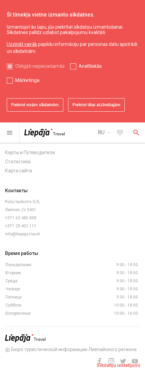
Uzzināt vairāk (22, 44)
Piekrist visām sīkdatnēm (35, 105)
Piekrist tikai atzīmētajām (96, 105)
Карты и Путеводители (30, 152)
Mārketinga (27, 80)
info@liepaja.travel (22, 234)
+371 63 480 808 (20, 218)
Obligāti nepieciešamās (40, 66)
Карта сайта (18, 170)
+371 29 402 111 (20, 226)
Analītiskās (90, 66)
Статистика (18, 161)
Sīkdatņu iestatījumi (118, 365)
